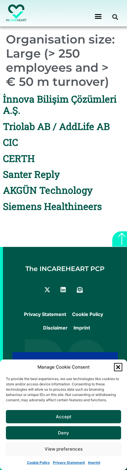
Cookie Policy (38, 462)
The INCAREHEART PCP (65, 269)
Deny (63, 433)
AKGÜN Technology (48, 190)
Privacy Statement (69, 462)
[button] (118, 367)
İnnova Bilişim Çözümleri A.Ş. (60, 104)
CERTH (19, 158)
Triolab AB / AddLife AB (56, 126)
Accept (63, 416)
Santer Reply (31, 174)
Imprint (94, 462)
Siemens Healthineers (52, 206)
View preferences (64, 449)
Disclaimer (55, 328)
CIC (10, 142)
